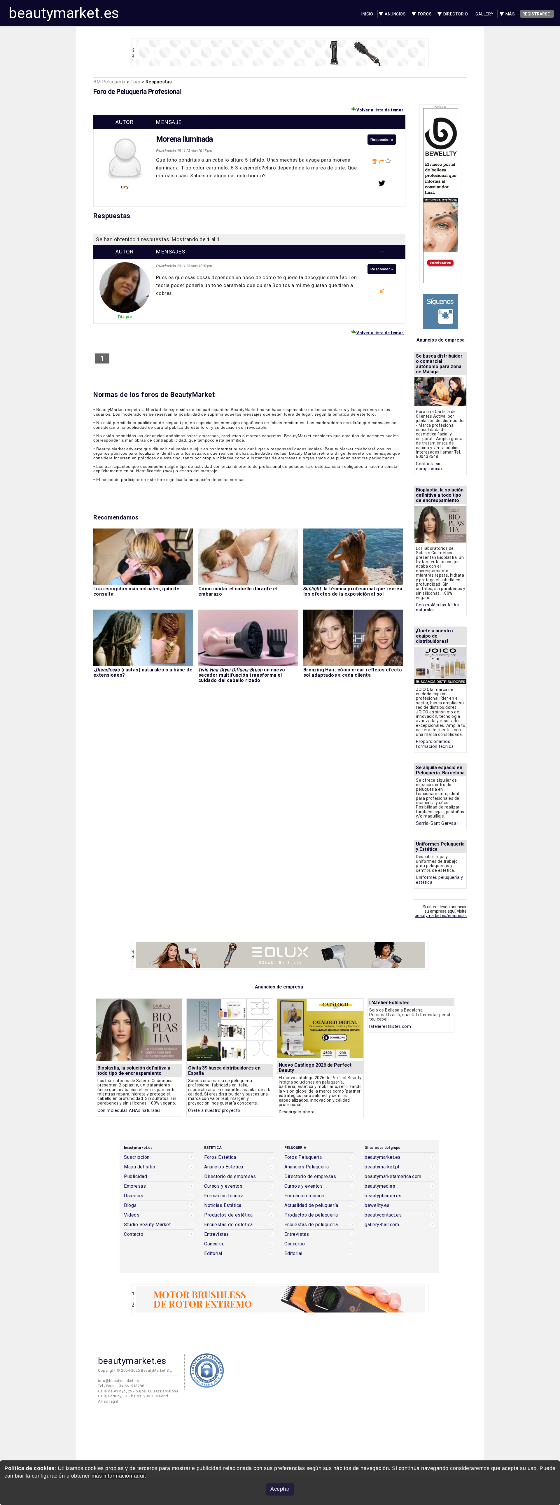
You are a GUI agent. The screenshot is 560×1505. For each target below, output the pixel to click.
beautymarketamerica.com (393, 1176)
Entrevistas (216, 1234)
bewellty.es (377, 1205)
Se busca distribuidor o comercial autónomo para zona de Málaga (439, 363)
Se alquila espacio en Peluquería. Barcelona (440, 770)
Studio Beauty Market (147, 1224)
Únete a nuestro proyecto (214, 1110)
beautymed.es (380, 1186)
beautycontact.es (383, 1215)
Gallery (484, 14)
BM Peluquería (109, 82)
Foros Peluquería (303, 1157)
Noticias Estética (223, 1205)
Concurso (214, 1244)
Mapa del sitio (139, 1167)
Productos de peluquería (311, 1215)
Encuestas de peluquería (311, 1224)
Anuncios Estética (223, 1167)
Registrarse (536, 14)
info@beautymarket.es (118, 1380)
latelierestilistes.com (390, 1026)
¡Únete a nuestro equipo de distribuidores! (434, 636)
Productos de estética (228, 1215)
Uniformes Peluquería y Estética (440, 846)
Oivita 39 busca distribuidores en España (224, 1070)
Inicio (367, 14)
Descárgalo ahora (297, 1112)
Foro (135, 82)
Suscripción (137, 1157)
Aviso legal (108, 1401)
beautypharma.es (383, 1196)
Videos (131, 1215)
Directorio (455, 14)
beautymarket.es (64, 13)
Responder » (381, 139)
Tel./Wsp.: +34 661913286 (121, 1386)
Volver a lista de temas (380, 110)
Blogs (130, 1205)
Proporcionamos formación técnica (435, 744)
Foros (425, 14)
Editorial (213, 1253)
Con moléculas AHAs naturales (128, 1110)
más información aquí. (119, 1476)
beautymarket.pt (382, 1167)
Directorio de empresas (230, 1176)
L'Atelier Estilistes (389, 1002)
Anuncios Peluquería (306, 1167)
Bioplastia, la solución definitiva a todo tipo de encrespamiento (439, 495)
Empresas (135, 1186)
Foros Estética (220, 1157)
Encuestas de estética (228, 1224)
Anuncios (395, 14)
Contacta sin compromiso (429, 466)
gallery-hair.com (382, 1224)
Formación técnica (224, 1196)
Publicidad (135, 1176)
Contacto (133, 1234)
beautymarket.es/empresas (441, 915)
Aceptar (280, 1489)
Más (510, 14)
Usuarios (133, 1196)
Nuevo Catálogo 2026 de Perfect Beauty (315, 1067)
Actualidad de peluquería (311, 1205)
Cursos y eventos (223, 1186)
